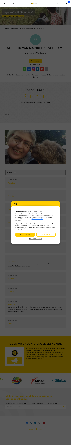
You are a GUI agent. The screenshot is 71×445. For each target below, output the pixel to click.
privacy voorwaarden (37, 219)
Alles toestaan (25, 234)
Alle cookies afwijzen (35, 238)
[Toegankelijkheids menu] (69, 2)
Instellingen (46, 234)
